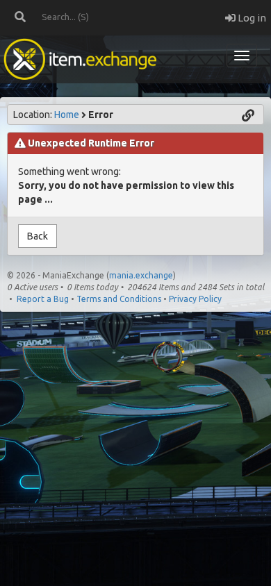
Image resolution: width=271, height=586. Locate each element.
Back (37, 236)
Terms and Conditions (118, 298)
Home (66, 114)
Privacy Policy (195, 298)
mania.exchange (141, 275)
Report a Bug (43, 298)
